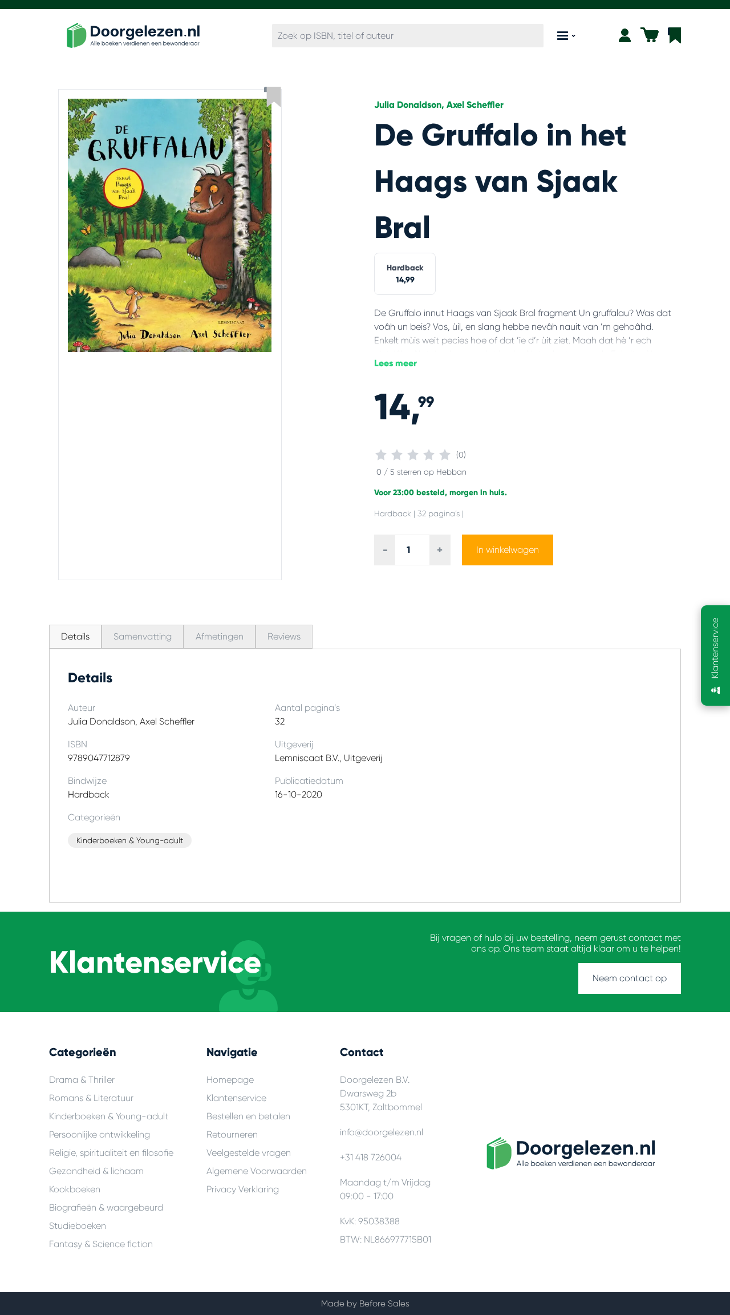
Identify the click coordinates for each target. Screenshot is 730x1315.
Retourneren (232, 1134)
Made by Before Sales (365, 1303)
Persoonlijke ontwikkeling (99, 1134)
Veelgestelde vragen (248, 1152)
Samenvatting (142, 636)
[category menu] (566, 35)
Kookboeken (74, 1189)
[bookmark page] (674, 35)
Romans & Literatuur (91, 1098)
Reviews (284, 636)
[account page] (624, 35)
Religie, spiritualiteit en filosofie (111, 1152)
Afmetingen (220, 636)
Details (75, 636)
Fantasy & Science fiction (101, 1244)
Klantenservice (236, 1098)
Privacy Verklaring (242, 1189)
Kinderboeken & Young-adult (108, 1116)
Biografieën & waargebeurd (106, 1207)
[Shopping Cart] (649, 34)
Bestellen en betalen (248, 1116)
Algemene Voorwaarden (256, 1171)
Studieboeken (77, 1225)
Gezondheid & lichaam (96, 1171)
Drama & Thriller (82, 1079)
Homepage (230, 1079)
